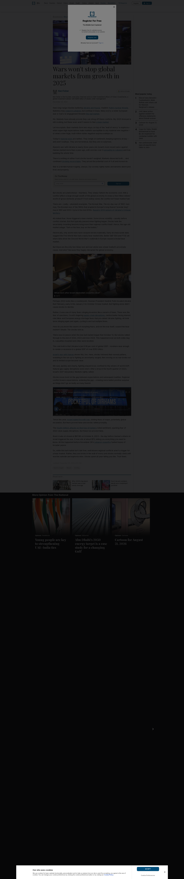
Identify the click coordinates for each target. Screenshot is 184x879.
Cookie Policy (108, 875)
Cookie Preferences (148, 875)
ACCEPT (148, 869)
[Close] (165, 872)
